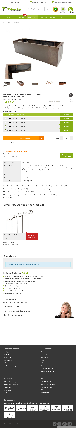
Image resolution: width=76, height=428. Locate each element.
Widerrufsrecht (45, 366)
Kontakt (6, 354)
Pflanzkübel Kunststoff (11, 384)
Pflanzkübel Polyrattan (48, 384)
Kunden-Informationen (48, 371)
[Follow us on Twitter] (54, 424)
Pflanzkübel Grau (46, 381)
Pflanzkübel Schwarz (47, 379)
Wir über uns (8, 352)
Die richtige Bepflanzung (12, 288)
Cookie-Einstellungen (10, 366)
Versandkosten (71, 427)
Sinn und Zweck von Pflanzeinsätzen (15, 283)
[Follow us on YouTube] (64, 424)
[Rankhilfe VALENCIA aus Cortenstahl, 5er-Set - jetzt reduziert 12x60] (20, 220)
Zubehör (52, 17)
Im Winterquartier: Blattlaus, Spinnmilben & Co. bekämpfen (22, 278)
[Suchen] (46, 9)
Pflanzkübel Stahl (46, 390)
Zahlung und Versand (47, 368)
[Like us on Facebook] (59, 424)
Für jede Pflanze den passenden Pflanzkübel (18, 291)
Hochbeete (32, 17)
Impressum (7, 357)
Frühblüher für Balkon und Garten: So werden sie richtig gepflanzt (24, 276)
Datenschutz (8, 360)
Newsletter (44, 354)
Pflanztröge (7, 387)
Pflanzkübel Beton (47, 387)
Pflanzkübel (8, 17)
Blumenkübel (45, 392)
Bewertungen (10, 256)
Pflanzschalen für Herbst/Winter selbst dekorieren (20, 281)
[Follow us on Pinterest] (69, 424)
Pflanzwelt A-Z (45, 357)
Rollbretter (21, 16)
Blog (42, 352)
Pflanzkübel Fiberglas (10, 382)
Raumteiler (43, 17)
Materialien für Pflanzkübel (12, 293)
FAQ (42, 360)
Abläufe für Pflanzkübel (11, 286)
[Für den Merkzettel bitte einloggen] (71, 101)
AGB (5, 363)
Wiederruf (44, 363)
